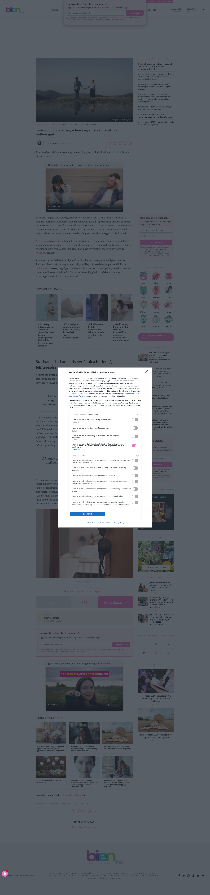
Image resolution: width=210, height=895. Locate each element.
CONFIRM (87, 514)
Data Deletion (91, 523)
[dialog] (105, 447)
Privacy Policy (119, 523)
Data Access (105, 523)
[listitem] (105, 414)
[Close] (147, 372)
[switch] (135, 419)
